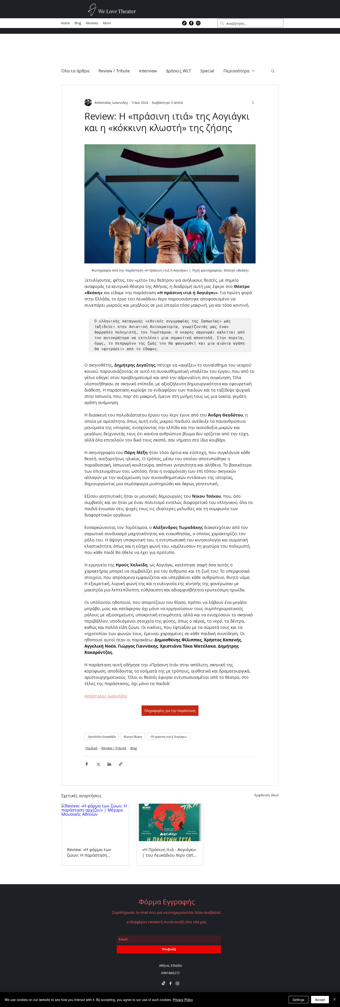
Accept (320, 999)
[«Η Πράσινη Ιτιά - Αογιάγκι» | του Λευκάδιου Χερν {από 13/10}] (170, 822)
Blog (133, 748)
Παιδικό (91, 748)
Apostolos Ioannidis (101, 736)
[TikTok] (184, 23)
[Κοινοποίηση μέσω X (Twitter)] (98, 764)
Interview (148, 70)
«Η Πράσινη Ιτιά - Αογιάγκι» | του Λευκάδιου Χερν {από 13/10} (169, 852)
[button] (273, 71)
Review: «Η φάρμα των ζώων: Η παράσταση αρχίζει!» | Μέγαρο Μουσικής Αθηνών (89, 852)
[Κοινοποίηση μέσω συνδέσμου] (120, 764)
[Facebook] (191, 23)
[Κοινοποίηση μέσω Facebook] (86, 764)
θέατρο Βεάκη (133, 736)
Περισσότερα (236, 70)
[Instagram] (198, 23)
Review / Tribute (114, 70)
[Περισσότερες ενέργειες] (253, 102)
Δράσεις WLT (178, 70)
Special (207, 70)
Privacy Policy (183, 999)
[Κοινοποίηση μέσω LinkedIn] (109, 764)
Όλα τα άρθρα (75, 70)
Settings (298, 999)
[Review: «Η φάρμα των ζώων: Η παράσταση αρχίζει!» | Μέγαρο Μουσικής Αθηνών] (95, 822)
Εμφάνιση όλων (266, 795)
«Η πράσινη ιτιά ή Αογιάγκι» (168, 736)
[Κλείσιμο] (334, 999)
